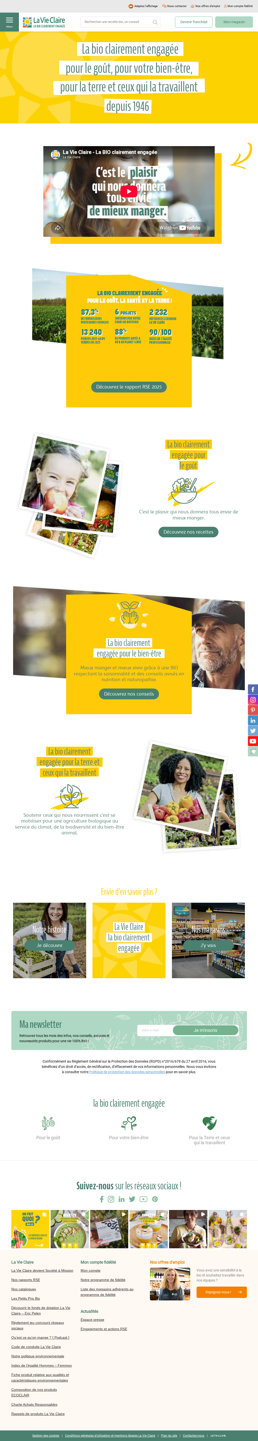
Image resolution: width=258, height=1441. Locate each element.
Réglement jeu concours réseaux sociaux (37, 1325)
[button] (30, 1229)
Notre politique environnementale (37, 1356)
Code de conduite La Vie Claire (36, 1347)
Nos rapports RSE (25, 1280)
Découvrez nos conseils (129, 694)
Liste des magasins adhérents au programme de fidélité (107, 1292)
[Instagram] (253, 700)
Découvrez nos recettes (188, 532)
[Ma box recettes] (253, 751)
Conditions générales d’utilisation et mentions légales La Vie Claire (110, 1435)
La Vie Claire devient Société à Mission (42, 1270)
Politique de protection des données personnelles (127, 1072)
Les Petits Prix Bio (25, 1298)
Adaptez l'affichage (146, 6)
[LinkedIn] (253, 720)
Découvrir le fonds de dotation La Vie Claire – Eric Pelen (40, 1310)
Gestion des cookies (45, 1435)
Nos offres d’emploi (208, 6)
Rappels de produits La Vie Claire (38, 1414)
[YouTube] (253, 741)
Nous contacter (177, 6)
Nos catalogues (23, 1289)
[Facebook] (253, 689)
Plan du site (169, 1435)
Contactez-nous (193, 1435)
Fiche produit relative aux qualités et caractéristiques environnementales (40, 1377)
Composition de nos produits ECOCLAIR (34, 1392)
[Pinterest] (253, 710)
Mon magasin (234, 22)
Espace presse (92, 1320)
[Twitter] (253, 731)
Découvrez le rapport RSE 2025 (129, 387)
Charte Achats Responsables (34, 1404)
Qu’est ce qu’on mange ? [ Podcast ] (40, 1337)
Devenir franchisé (193, 22)
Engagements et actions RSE (104, 1329)
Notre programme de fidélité (103, 1280)
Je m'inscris (205, 1030)
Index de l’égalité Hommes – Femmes (41, 1365)
